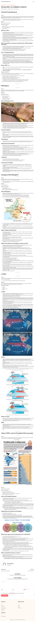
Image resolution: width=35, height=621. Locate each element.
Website (25, 589)
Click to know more (3, 616)
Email (13, 589)
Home (2, 604)
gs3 (6, 5)
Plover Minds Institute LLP (5, 1)
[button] (9, 565)
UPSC (18, 604)
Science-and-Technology (11, 5)
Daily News (3, 5)
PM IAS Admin (10, 563)
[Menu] (33, 1)
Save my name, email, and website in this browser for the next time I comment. (13, 593)
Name (2, 589)
